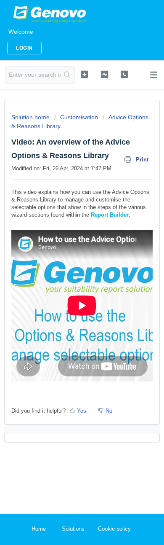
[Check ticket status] (104, 74)
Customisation (79, 117)
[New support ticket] (84, 74)
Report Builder (110, 215)
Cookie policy (114, 529)
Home (39, 529)
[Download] (66, 268)
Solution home (31, 117)
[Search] (67, 75)
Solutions (73, 529)
